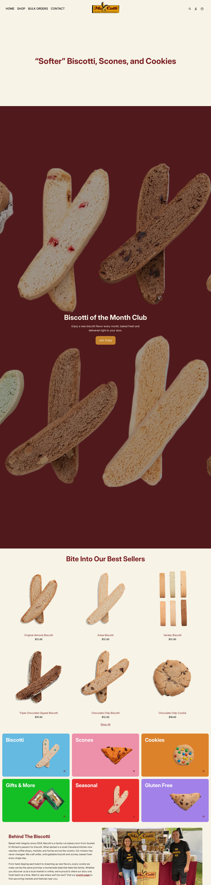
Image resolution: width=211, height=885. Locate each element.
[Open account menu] (196, 9)
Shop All (105, 724)
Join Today (105, 340)
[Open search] (190, 9)
